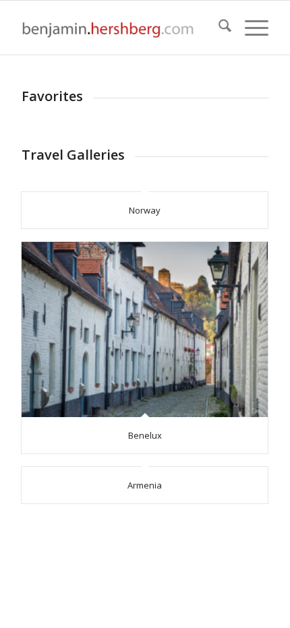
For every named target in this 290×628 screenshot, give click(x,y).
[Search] (218, 28)
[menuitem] (218, 28)
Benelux (145, 435)
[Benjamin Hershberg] (120, 28)
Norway (145, 210)
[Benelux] (145, 329)
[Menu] (249, 28)
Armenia (144, 485)
